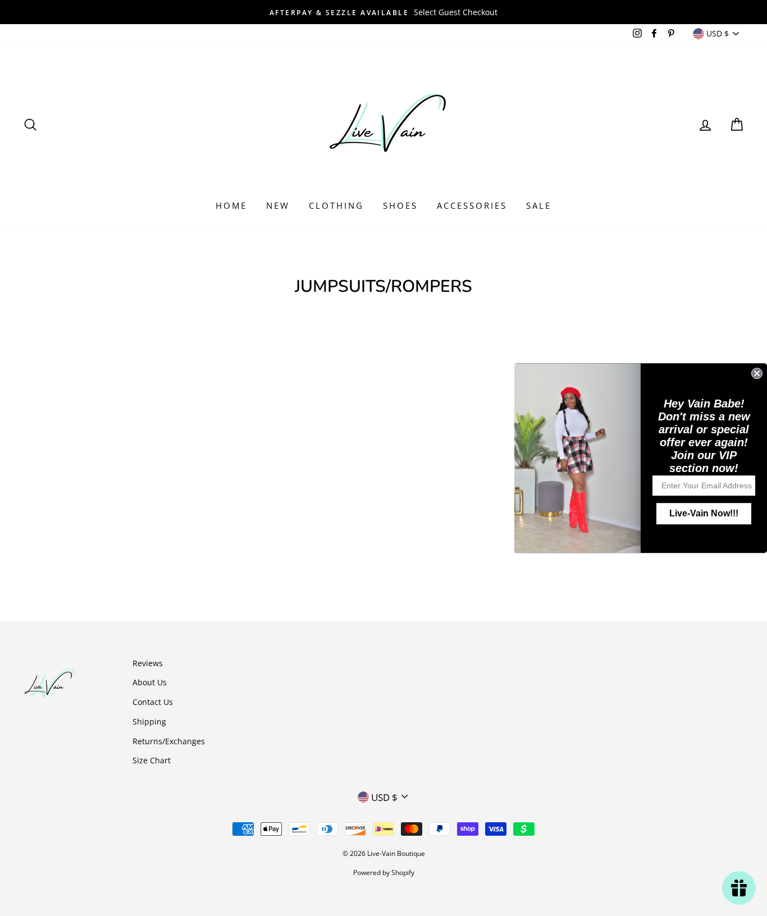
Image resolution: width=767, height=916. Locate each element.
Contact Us (153, 702)
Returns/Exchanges (169, 741)
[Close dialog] (757, 373)
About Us (150, 682)
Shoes (400, 205)
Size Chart (152, 760)
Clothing (336, 205)
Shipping (149, 721)
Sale (538, 205)
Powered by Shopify (383, 872)
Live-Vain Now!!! (703, 513)
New (278, 205)
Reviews (148, 663)
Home (231, 205)
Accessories (472, 205)
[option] (383, 12)
